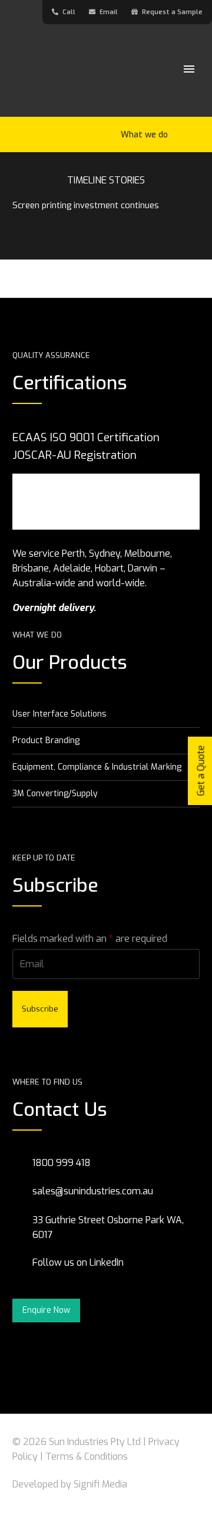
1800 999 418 (61, 1163)
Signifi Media (100, 1484)
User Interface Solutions (59, 714)
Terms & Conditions (86, 1456)
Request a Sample (172, 12)
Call (69, 12)
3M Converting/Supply (55, 793)
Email (110, 12)
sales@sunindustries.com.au (92, 1191)
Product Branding (46, 740)
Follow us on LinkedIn (79, 1262)
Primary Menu (189, 69)
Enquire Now (46, 1310)
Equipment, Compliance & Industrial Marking (96, 767)
